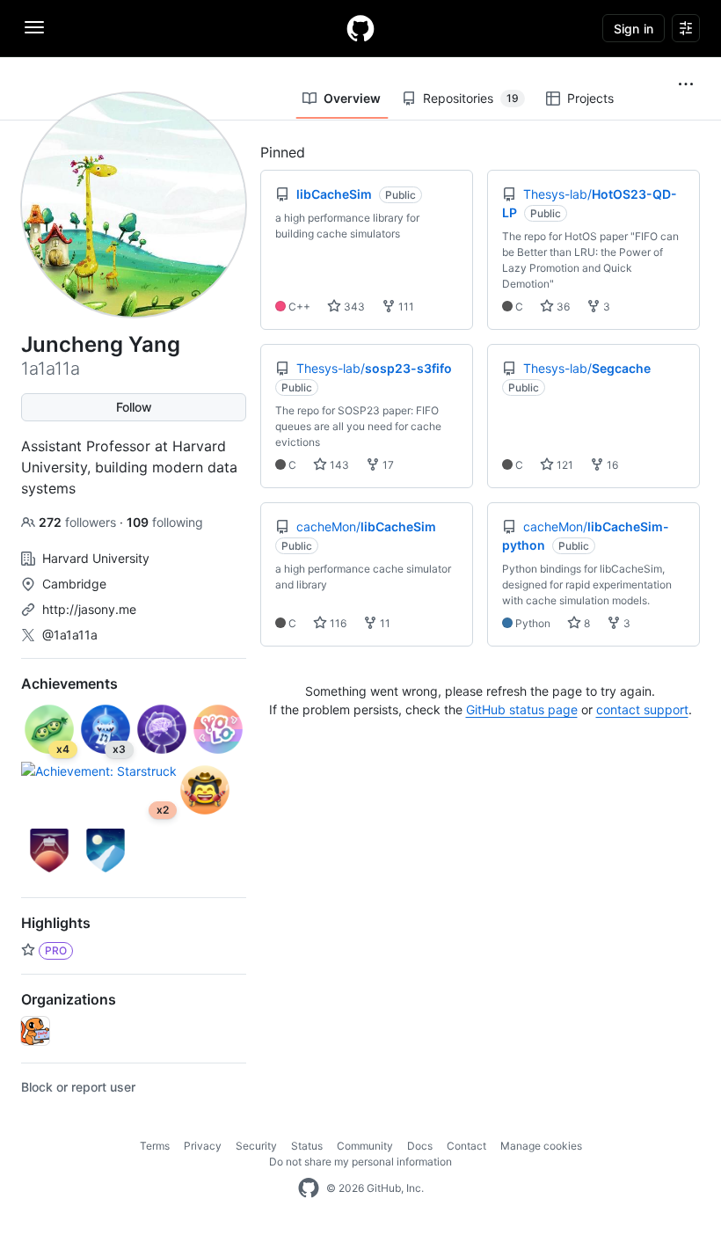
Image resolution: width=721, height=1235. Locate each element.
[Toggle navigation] (34, 27)
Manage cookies (541, 1145)
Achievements (69, 683)
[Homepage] (360, 28)
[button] (686, 84)
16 (611, 464)
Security (256, 1145)
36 (562, 306)
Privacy (203, 1145)
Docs (420, 1145)
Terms (155, 1145)
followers (79, 522)
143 (338, 464)
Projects (590, 98)
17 (387, 464)
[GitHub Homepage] (308, 1188)
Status (307, 1145)
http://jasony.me (89, 609)
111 (405, 306)
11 (383, 623)
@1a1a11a (70, 634)
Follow (134, 406)
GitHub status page (522, 709)
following (165, 522)
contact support (642, 709)
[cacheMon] (35, 1031)
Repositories (471, 98)
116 (336, 623)
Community (365, 1145)
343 (353, 306)
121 (563, 464)
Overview (352, 98)
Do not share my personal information (360, 1161)
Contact (466, 1145)
